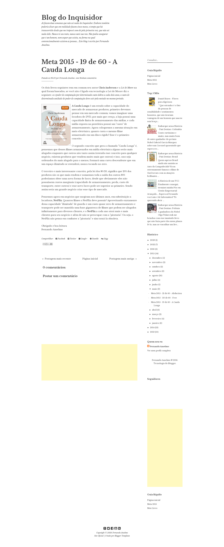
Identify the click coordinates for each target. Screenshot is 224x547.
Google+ (83, 239)
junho (155, 284)
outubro (156, 267)
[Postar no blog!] (46, 244)
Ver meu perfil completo (159, 350)
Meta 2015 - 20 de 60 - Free (164, 298)
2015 (152, 253)
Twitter (72, 239)
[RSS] (119, 528)
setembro (157, 271)
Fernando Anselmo (159, 346)
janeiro (156, 323)
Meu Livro (152, 84)
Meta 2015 (152, 80)
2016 (152, 249)
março (155, 314)
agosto (155, 275)
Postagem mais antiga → (123, 258)
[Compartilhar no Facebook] (51, 244)
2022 (152, 244)
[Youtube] (115, 528)
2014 (152, 327)
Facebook (61, 239)
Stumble (95, 239)
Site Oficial (98, 536)
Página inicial (90, 258)
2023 (152, 240)
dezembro (157, 258)
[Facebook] (112, 528)
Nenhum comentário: (88, 78)
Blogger (172, 363)
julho (155, 280)
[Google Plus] (104, 528)
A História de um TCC (168, 181)
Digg (105, 239)
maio (155, 289)
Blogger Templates (122, 536)
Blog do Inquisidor (71, 17)
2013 (152, 332)
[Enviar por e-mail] (44, 244)
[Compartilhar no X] (49, 244)
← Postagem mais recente (56, 258)
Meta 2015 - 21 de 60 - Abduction (166, 293)
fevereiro (157, 319)
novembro (157, 262)
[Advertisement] (89, 362)
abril (154, 310)
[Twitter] (108, 528)
